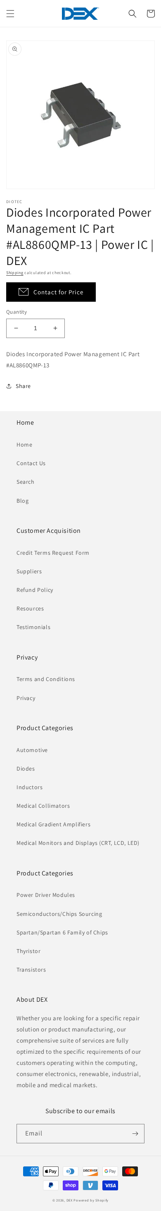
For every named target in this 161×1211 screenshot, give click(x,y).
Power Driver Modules (46, 895)
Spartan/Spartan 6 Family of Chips (62, 932)
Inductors (30, 787)
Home (24, 444)
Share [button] (23, 386)
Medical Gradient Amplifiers (53, 824)
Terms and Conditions (46, 679)
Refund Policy (35, 590)
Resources (30, 608)
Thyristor (28, 951)
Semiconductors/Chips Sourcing (59, 914)
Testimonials (33, 627)
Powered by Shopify (91, 1200)
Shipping (15, 272)
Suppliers (29, 571)
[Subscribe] (135, 1133)
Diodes (26, 768)
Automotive (32, 750)
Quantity (16, 311)
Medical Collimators (43, 805)
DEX (69, 1200)
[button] (10, 14)
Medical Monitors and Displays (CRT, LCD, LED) (78, 843)
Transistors (31, 969)
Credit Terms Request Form (53, 552)
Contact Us (31, 463)
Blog (22, 500)
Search (26, 481)
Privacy (26, 698)
